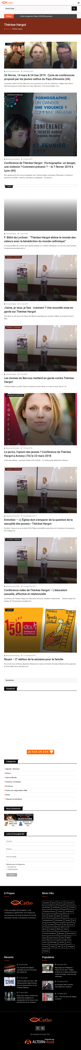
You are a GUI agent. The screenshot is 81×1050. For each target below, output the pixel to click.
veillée (53, 946)
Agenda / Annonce (12, 769)
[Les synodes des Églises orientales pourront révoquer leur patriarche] (9, 969)
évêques (46, 951)
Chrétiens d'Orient (49, 911)
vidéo (59, 946)
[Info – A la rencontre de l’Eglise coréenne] (47, 997)
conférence (69, 911)
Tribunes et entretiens (13, 799)
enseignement (48, 920)
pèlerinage (53, 942)
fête (65, 925)
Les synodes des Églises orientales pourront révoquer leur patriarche (27, 970)
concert (60, 911)
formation (50, 925)
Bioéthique (46, 907)
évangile (71, 946)
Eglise (58, 916)
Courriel (9, 841)
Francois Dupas (11, 233)
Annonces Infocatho (13, 71)
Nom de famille (11, 856)
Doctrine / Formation (13, 782)
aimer (54, 903)
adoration (46, 903)
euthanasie (59, 920)
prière (45, 942)
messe (65, 929)
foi (44, 925)
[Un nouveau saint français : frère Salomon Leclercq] (47, 985)
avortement (69, 903)
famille (67, 920)
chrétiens (72, 907)
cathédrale (56, 907)
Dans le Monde (11, 777)
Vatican (45, 946)
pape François (53, 938)
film (73, 920)
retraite (61, 942)
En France (9, 786)
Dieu (44, 916)
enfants (65, 916)
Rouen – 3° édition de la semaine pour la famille (33, 659)
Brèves (8, 773)
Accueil (8, 29)
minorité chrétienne (49, 933)
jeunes (71, 925)
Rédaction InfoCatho (13, 516)
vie (64, 946)
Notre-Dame (71, 933)
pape (44, 938)
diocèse (51, 916)
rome (68, 942)
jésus (45, 929)
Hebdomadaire (13, 869)
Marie (59, 929)
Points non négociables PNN (16, 790)
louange (51, 929)
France (59, 925)
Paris (62, 938)
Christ (64, 907)
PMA (68, 938)
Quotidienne (12, 867)
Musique (61, 933)
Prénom (9, 849)
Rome (7, 795)
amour (60, 903)
